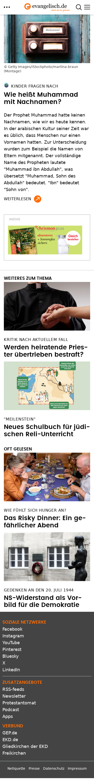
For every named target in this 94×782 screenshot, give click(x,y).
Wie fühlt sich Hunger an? (35, 510)
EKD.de (10, 739)
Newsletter (14, 696)
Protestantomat (19, 702)
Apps (7, 716)
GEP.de (9, 732)
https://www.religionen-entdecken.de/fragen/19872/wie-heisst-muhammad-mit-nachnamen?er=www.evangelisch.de (37, 199)
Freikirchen (14, 753)
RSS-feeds (13, 689)
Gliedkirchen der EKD (25, 746)
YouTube (11, 642)
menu (7, 7)
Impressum (77, 768)
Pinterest (11, 649)
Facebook (12, 629)
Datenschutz (53, 768)
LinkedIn (11, 669)
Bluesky (10, 656)
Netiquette (16, 768)
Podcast (10, 709)
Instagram (13, 635)
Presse (34, 768)
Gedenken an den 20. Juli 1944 (39, 590)
